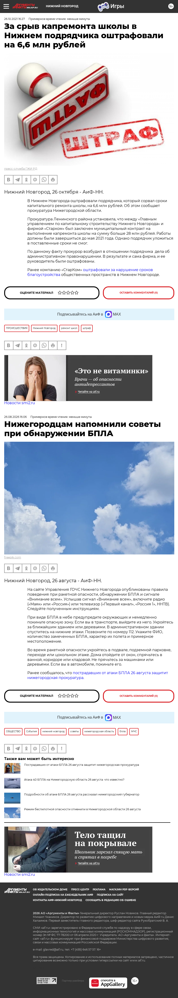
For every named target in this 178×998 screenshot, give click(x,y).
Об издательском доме (50, 889)
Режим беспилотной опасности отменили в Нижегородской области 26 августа (82, 809)
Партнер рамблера (73, 980)
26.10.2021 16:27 (14, 19)
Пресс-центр (80, 889)
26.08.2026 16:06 (15, 417)
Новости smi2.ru (19, 403)
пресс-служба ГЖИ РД (20, 168)
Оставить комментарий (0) (139, 292)
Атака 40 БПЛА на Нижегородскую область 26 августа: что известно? (74, 779)
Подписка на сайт (110, 894)
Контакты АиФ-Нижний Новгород (57, 900)
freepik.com (12, 557)
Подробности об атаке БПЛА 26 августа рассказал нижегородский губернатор (81, 794)
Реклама (99, 889)
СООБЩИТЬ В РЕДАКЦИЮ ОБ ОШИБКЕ (111, 900)
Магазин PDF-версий (124, 889)
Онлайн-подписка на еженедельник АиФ (63, 894)
